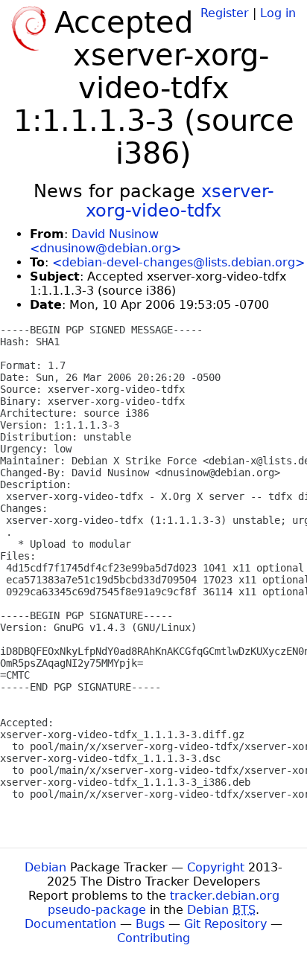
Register (224, 13)
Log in (278, 13)
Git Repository (225, 924)
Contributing (153, 938)
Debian (45, 867)
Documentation (70, 924)
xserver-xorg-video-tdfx (180, 201)
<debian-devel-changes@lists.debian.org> (178, 262)
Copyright (215, 867)
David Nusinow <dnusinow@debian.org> (105, 241)
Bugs (150, 924)
